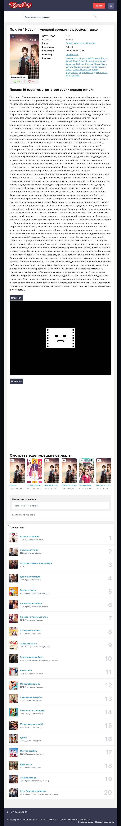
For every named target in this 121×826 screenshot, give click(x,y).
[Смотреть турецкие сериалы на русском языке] (20, 5)
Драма (69, 43)
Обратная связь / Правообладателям (96, 822)
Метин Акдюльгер (82, 69)
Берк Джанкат (73, 75)
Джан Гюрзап (100, 72)
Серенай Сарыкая (91, 58)
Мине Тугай (79, 61)
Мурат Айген (100, 64)
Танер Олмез (92, 61)
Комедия (90, 43)
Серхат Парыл (86, 72)
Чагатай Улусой (73, 58)
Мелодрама (79, 43)
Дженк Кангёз (94, 67)
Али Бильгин (72, 54)
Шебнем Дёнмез (84, 64)
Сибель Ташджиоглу (76, 67)
